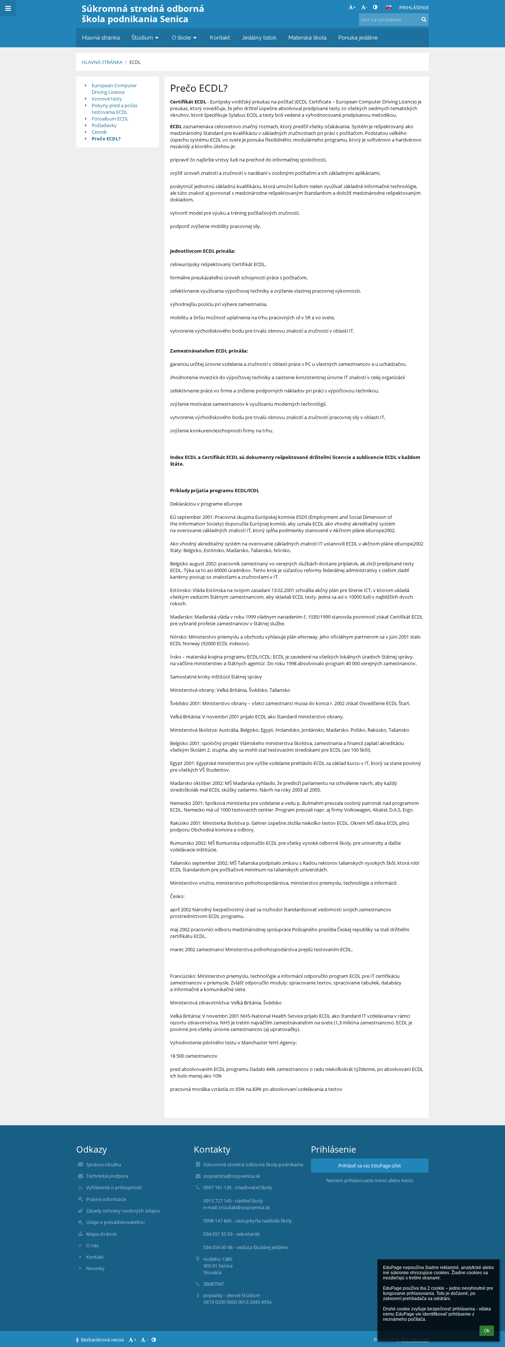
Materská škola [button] (307, 37)
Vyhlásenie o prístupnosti (114, 1187)
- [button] (366, 7)
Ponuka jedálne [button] (358, 37)
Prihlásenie (414, 7)
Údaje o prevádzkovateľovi (115, 1222)
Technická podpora (107, 1176)
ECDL (135, 62)
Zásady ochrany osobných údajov (123, 1210)
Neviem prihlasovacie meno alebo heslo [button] (369, 1180)
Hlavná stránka (102, 62)
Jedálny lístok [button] (259, 37)
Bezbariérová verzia (102, 1339)
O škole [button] (181, 37)
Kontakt (95, 1257)
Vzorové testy (107, 98)
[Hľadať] (424, 19)
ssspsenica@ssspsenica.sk (231, 1176)
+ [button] (354, 7)
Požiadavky (104, 125)
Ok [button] (486, 1330)
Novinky (95, 1268)
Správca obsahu (103, 1164)
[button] (375, 7)
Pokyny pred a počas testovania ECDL (115, 108)
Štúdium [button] (142, 37)
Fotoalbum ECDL (110, 118)
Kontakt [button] (220, 37)
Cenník (99, 132)
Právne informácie (106, 1199)
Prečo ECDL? (106, 138)
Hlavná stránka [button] (101, 37)
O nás (92, 1245)
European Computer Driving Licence (114, 88)
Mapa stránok (101, 1234)
